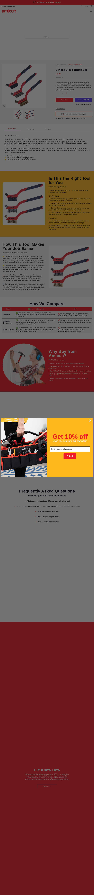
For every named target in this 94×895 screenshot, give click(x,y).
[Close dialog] (90, 420)
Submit (70, 456)
